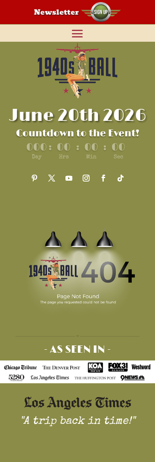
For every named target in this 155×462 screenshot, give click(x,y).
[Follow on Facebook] (103, 178)
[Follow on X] (52, 178)
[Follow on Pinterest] (34, 178)
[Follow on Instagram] (86, 178)
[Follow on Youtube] (69, 178)
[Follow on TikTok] (120, 178)
